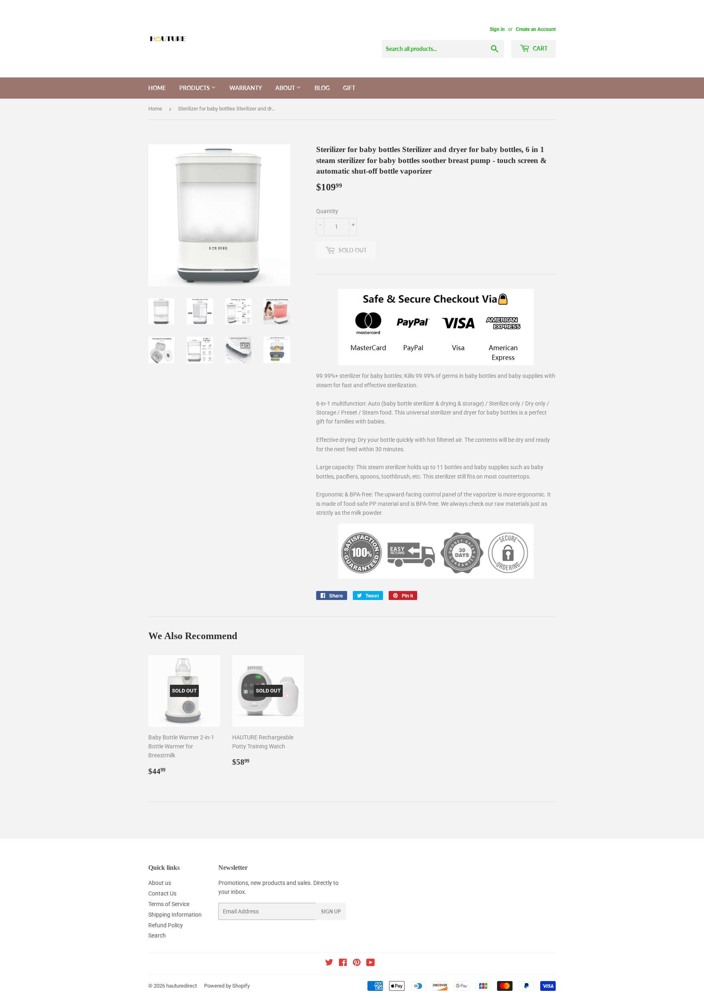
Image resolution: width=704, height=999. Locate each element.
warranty (245, 87)
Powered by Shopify (227, 986)
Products (195, 87)
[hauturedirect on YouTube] (370, 963)
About (285, 87)
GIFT (349, 87)
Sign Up (331, 912)
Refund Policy (165, 925)
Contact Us (162, 893)
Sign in (497, 29)
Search (157, 935)
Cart (540, 48)
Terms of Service (168, 904)
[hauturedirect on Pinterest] (356, 963)
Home (157, 87)
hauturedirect (181, 986)
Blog (322, 87)
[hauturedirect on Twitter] (329, 963)
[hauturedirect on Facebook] (343, 963)
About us (159, 883)
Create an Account (536, 29)
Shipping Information (175, 914)
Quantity (327, 211)
